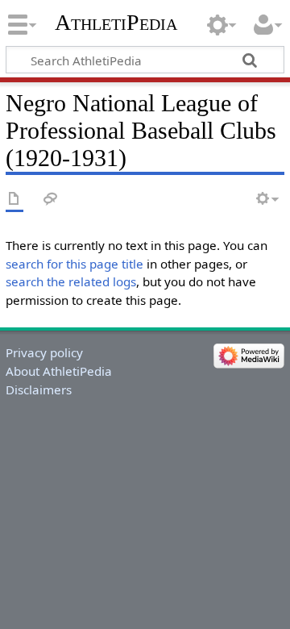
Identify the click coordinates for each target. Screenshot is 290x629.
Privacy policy (44, 352)
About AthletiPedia (59, 371)
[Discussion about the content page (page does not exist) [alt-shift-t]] (51, 199)
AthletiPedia (116, 22)
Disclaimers (39, 389)
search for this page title (74, 264)
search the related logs (71, 281)
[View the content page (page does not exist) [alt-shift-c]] (14, 199)
